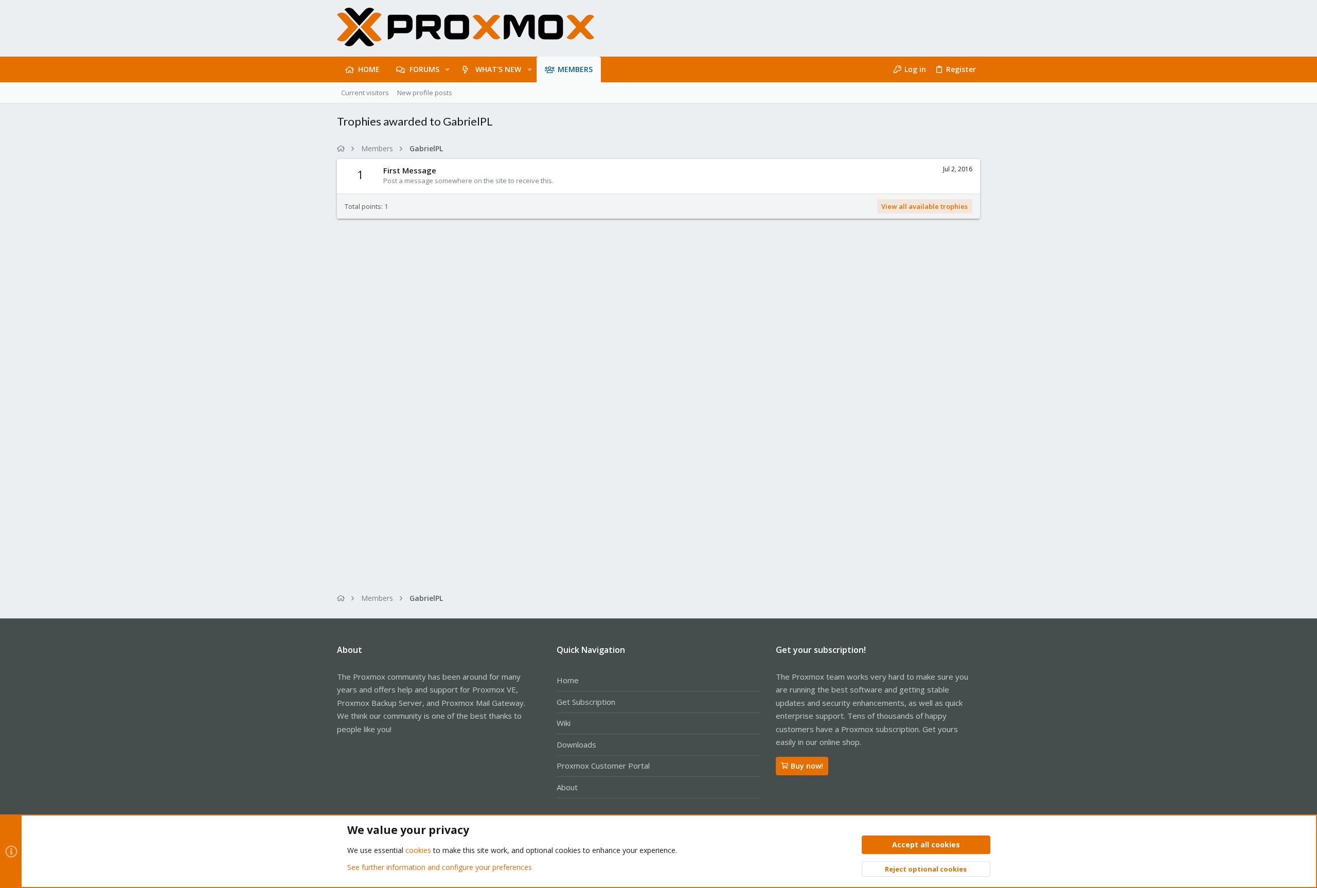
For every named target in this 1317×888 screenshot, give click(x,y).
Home (568, 680)
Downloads (576, 744)
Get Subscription (586, 702)
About (567, 787)
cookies (418, 850)
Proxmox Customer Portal (603, 765)
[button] (447, 69)
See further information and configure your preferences (439, 867)
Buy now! (807, 766)
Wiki (564, 723)
